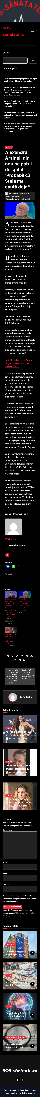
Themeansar (29, 1093)
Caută (6, 52)
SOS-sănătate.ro (20, 1070)
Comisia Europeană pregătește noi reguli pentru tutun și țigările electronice (20, 79)
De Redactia (13, 193)
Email (5, 873)
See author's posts (16, 545)
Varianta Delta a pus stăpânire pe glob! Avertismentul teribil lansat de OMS (19, 363)
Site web (6, 884)
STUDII (8, 975)
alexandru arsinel (13, 199)
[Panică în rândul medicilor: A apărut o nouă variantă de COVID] (11, 630)
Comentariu (8, 830)
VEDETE (9, 147)
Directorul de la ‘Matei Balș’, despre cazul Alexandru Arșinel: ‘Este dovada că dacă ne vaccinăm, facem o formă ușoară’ (10, 608)
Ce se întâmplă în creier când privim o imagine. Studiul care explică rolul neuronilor (19, 103)
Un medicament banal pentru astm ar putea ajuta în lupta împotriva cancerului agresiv (20, 114)
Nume (6, 862)
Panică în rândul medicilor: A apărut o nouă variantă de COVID (10, 638)
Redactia (10, 539)
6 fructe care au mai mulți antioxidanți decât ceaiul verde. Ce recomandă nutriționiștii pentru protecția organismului (19, 127)
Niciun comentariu (12, 197)
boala (22, 199)
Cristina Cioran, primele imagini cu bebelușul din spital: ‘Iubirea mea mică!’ (19, 770)
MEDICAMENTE (11, 1037)
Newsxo (18, 1093)
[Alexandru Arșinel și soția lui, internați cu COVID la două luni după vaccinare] (25, 594)
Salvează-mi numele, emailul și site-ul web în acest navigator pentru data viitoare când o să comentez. (20, 899)
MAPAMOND (10, 944)
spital (28, 199)
